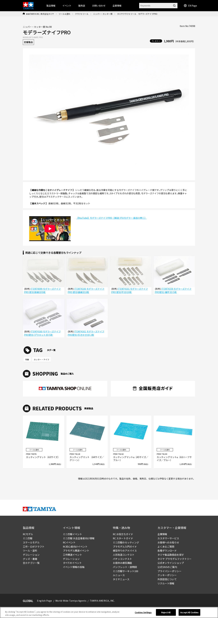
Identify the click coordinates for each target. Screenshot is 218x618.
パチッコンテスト (122, 558)
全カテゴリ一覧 (31, 562)
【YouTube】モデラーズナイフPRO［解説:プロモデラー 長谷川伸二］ (111, 217)
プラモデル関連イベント (76, 550)
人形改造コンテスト (123, 554)
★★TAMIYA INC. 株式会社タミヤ (40, 13)
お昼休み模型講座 (122, 562)
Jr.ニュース (119, 575)
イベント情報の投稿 (73, 567)
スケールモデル (31, 542)
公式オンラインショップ (171, 562)
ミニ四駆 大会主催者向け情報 (78, 538)
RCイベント (69, 542)
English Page (44, 600)
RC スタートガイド (123, 538)
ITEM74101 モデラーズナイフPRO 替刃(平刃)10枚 (129, 290)
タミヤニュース (121, 579)
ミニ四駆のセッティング (126, 542)
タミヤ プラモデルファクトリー (175, 558)
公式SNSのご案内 (167, 567)
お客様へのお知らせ (168, 542)
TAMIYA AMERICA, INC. (102, 600)
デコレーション (31, 554)
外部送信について (167, 579)
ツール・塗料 (30, 550)
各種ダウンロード (167, 550)
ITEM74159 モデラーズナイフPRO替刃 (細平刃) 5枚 (173, 290)
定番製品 (28, 42)
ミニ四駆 (27, 538)
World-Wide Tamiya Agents (70, 600)
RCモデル (28, 534)
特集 (27, 359)
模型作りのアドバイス (125, 550)
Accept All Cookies (189, 612)
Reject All (165, 612)
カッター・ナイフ (41, 359)
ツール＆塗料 (64, 13)
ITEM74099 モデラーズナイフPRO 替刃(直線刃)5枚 (42, 290)
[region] (109, 612)
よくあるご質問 (166, 546)
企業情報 (162, 534)
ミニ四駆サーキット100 (125, 571)
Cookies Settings (143, 612)
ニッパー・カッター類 (102, 13)
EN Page (192, 5)
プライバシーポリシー (169, 571)
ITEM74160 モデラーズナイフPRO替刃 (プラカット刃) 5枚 (42, 333)
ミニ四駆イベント (72, 534)
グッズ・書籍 (30, 558)
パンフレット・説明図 (125, 567)
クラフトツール (81, 13)
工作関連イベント (72, 554)
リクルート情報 (166, 583)
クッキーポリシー (167, 575)
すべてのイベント (72, 562)
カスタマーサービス (168, 538)
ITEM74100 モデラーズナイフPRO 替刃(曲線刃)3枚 (86, 290)
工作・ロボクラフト (33, 546)
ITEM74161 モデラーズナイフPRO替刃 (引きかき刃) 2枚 (86, 333)
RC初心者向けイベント (75, 546)
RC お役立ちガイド (123, 534)
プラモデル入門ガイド (125, 546)
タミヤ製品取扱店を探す (171, 554)
